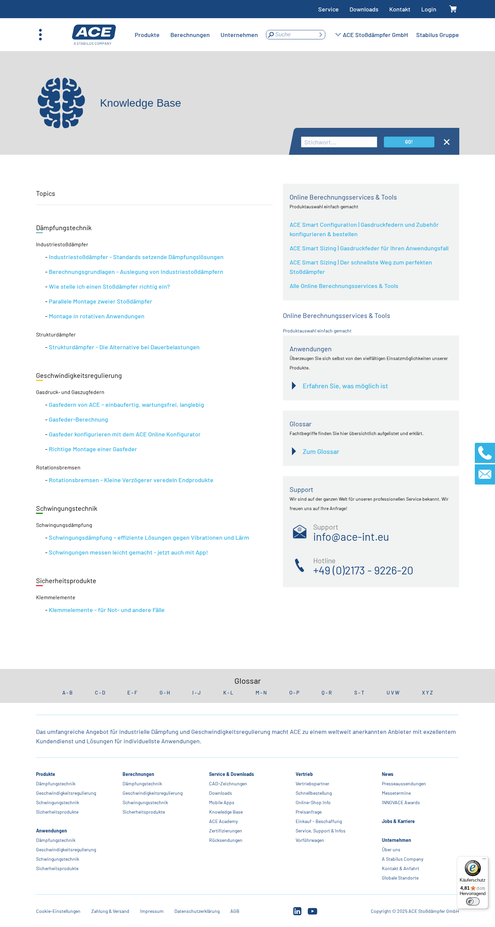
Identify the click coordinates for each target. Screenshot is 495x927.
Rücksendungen (225, 840)
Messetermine (396, 793)
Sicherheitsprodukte (57, 812)
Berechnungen (138, 774)
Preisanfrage (308, 812)
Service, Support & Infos (320, 830)
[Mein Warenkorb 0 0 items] (453, 9)
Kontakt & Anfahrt (400, 868)
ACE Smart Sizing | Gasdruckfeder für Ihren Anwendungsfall (369, 248)
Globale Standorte (400, 878)
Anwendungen (51, 830)
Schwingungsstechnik (145, 802)
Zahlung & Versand (110, 911)
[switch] (473, 901)
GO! (409, 142)
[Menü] (484, 860)
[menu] (196, 34)
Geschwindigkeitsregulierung (66, 793)
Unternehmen (396, 840)
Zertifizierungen (225, 830)
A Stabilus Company (402, 859)
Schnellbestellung (313, 793)
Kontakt (399, 9)
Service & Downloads (231, 774)
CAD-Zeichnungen (228, 783)
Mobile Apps (221, 802)
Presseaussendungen (404, 783)
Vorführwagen (309, 840)
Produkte (45, 774)
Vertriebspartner (312, 783)
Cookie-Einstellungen (58, 911)
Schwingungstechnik (57, 802)
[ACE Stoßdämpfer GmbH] (94, 35)
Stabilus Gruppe (437, 34)
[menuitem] (147, 34)
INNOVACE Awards (401, 802)
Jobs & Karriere (398, 821)
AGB (234, 911)
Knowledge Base (226, 812)
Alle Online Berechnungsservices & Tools (344, 285)
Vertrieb (303, 774)
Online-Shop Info (312, 802)
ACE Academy (223, 821)
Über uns (391, 849)
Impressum (152, 911)
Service (328, 9)
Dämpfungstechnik (55, 783)
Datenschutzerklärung (197, 911)
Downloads (364, 9)
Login (428, 9)
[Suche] (320, 34)
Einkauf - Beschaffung (318, 821)
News (387, 774)
